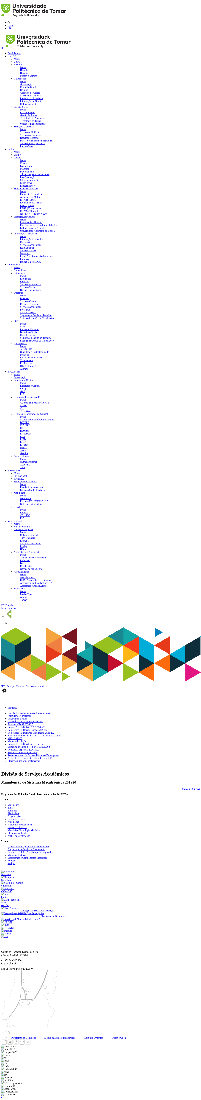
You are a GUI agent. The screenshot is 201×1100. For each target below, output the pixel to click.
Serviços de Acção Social (32, 143)
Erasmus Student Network (33, 490)
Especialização (27, 185)
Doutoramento (27, 171)
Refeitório (25, 560)
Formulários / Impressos (19, 715)
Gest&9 (24, 453)
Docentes (18, 292)
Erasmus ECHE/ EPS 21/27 (34, 501)
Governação (20, 78)
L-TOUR (25, 445)
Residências (26, 566)
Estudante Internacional (25, 481)
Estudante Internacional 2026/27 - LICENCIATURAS (35, 735)
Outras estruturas (22, 456)
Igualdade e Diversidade (32, 357)
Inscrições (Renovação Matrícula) (36, 256)
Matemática (13, 805)
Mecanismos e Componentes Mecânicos (27, 857)
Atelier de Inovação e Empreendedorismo (28, 846)
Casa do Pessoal (28, 312)
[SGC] (5, 925)
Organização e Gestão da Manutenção (26, 849)
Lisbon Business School (32, 228)
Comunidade (14, 264)
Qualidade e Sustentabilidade (34, 352)
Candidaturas (14, 53)
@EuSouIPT (20, 343)
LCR (22, 436)
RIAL (23, 518)
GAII (22, 391)
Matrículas (25, 253)
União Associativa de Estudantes (36, 580)
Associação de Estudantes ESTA (36, 583)
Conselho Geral (28, 87)
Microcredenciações (17, 741)
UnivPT (12, 56)
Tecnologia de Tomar (30, 121)
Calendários (26, 242)
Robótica (12, 860)
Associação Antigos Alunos (33, 585)
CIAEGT (25, 425)
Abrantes (24, 597)
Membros (12, 707)
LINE (23, 442)
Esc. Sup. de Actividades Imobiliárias (38, 225)
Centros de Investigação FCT (28, 397)
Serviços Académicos (30, 135)
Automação (13, 821)
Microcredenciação (29, 180)
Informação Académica (25, 233)
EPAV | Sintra (27, 205)
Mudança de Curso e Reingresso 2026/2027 (29, 746)
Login (11, 25)
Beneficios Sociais (29, 332)
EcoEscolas (26, 363)
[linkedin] (21, 1043)
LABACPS (26, 433)
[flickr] (27, 1043)
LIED (23, 439)
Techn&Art (25, 411)
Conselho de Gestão (30, 92)
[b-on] (4, 936)
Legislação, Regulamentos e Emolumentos (29, 713)
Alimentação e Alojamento (27, 552)
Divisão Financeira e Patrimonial (36, 140)
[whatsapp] (33, 1043)
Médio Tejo (19, 588)
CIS (22, 428)
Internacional (14, 470)
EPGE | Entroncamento (31, 208)
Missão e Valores (28, 76)
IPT (3, 48)
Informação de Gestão (31, 101)
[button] (2, 1097)
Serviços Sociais (28, 250)
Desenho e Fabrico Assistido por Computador (30, 852)
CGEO (23, 405)
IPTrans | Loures (28, 199)
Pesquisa (9, 605)
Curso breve (26, 183)
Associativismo (21, 571)
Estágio (11, 863)
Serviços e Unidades (24, 126)
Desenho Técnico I (17, 819)
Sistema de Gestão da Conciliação (37, 318)
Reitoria (24, 90)
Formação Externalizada (26, 188)
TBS (22, 467)
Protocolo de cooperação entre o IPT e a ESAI (31, 758)
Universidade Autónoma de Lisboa (37, 230)
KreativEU (19, 478)
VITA (23, 450)
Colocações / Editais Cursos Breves (25, 744)
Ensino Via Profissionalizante (22, 752)
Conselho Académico (30, 95)
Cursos (17, 157)
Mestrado (24, 168)
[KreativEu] (7, 928)
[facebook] (4, 1043)
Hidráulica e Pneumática (20, 824)
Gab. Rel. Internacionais (32, 504)
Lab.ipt (23, 388)
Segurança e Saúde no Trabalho (36, 315)
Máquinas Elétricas (17, 855)
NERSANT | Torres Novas (33, 214)
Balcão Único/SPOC (30, 261)
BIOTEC (24, 422)
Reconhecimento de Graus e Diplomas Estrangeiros (33, 755)
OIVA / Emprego (28, 366)
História (18, 64)
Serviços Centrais (28, 301)
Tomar (23, 600)
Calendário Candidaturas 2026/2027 (25, 721)
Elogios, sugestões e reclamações (24, 761)
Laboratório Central (23, 380)
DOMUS (24, 430)
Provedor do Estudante (31, 98)
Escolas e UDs (21, 106)
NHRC (23, 447)
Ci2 (22, 408)
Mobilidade (19, 492)
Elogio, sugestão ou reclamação (60, 1037)
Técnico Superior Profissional (34, 174)
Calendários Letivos (17, 718)
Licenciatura (26, 166)
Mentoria (24, 354)
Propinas (24, 259)
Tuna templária (27, 538)
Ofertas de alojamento (31, 569)
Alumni (24, 369)
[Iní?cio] (34, 17)
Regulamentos (27, 247)
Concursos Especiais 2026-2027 (23, 749)
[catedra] (6, 933)
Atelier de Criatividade (19, 836)
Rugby (23, 546)
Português (12, 810)
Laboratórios (26, 146)
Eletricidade (13, 813)
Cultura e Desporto (23, 529)
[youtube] (16, 1043)
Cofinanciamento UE (30, 104)
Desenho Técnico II (17, 827)
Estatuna (24, 540)
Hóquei (23, 549)
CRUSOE (25, 515)
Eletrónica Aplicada (17, 833)
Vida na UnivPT (16, 521)
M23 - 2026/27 (15, 738)
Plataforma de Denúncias (23, 1037)
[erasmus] (6, 930)
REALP (18, 507)
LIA (22, 394)
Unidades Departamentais (33, 123)
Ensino (11, 149)
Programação (14, 816)
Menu (17, 59)
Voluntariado (26, 360)
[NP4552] (6, 922)
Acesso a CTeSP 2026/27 (20, 724)
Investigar (25, 309)
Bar (22, 563)
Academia (25, 464)
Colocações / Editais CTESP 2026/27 (26, 727)
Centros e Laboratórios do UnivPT (31, 414)
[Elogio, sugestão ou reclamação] (9, 908)
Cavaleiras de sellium (30, 543)
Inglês (11, 807)
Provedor (24, 281)
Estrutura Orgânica (93, 1037)
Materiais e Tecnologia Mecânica (24, 830)
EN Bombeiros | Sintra (31, 202)
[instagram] (10, 1043)
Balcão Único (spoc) (30, 290)
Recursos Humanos (29, 137)
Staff (16, 321)
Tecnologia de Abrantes (31, 118)
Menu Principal (8, 608)
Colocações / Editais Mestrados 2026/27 (27, 730)
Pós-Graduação (27, 177)
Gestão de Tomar (28, 115)
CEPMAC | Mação (29, 211)
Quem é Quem (118, 1037)
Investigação (14, 371)
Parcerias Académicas (24, 216)
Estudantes (19, 273)
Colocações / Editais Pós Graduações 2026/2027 (32, 732)
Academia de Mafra (30, 197)
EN (9, 28)
